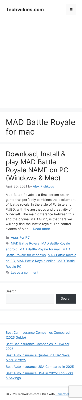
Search (11, 291)
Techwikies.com (25, 9)
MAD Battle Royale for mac (40, 249)
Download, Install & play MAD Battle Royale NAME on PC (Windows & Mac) (37, 166)
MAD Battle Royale (25, 243)
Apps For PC (20, 237)
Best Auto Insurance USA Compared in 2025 (40, 367)
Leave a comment (24, 272)
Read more (41, 229)
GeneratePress (65, 394)
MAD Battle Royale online (36, 261)
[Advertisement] (41, 67)
